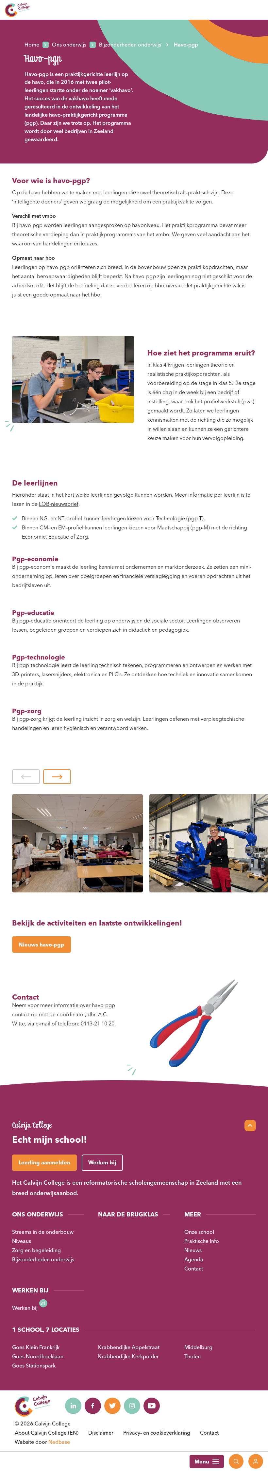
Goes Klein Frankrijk (35, 1347)
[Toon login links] (255, 1461)
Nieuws (193, 1250)
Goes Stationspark (34, 1365)
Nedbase (59, 1442)
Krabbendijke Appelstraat (128, 1347)
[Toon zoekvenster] (236, 1461)
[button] (26, 776)
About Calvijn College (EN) (46, 1432)
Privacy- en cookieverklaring (156, 1432)
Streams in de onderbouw (43, 1232)
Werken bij (25, 1308)
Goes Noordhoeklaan (37, 1356)
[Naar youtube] (151, 1406)
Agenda (193, 1259)
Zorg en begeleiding (36, 1250)
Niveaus (21, 1241)
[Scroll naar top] (250, 1125)
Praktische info (201, 1241)
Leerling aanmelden (44, 1162)
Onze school (199, 1232)
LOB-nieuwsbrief (58, 504)
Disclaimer (100, 1432)
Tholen (192, 1356)
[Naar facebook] (93, 1406)
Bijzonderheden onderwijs (43, 1259)
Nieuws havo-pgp (41, 944)
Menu (201, 1461)
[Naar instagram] (132, 1406)
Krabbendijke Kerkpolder (128, 1356)
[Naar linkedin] (73, 1406)
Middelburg (198, 1347)
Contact (193, 1268)
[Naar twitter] (112, 1406)
